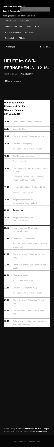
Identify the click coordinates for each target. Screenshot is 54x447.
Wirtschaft (22, 38)
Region (46, 428)
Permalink (43, 431)
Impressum (29, 32)
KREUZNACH (25, 20)
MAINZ (28, 26)
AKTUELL (39, 428)
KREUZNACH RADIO (13, 26)
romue (27, 428)
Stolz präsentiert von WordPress (27, 441)
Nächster (45, 46)
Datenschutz (10, 38)
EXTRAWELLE (10, 20)
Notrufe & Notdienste (13, 32)
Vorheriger (9, 46)
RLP (37, 26)
